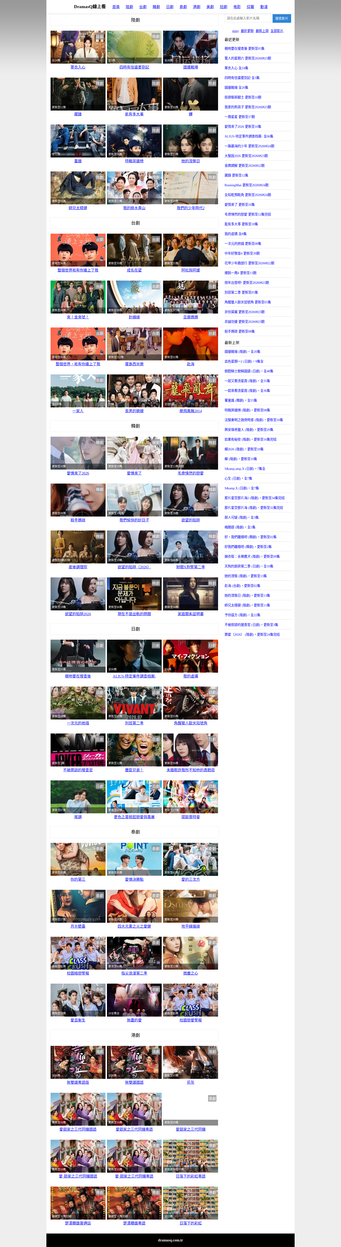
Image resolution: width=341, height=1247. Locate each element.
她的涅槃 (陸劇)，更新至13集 (246, 576)
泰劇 (183, 7)
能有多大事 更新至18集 (241, 224)
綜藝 (250, 7)
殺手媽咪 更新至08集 (240, 331)
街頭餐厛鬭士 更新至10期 (243, 97)
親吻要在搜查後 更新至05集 (244, 48)
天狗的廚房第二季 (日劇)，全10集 (249, 566)
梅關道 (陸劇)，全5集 (240, 527)
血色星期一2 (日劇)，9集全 (244, 361)
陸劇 (129, 7)
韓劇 (156, 7)
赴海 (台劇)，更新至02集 (242, 586)
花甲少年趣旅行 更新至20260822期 (249, 263)
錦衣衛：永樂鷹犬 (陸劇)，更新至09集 (252, 556)
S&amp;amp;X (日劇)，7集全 (245, 469)
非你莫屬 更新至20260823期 (244, 312)
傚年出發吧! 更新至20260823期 (247, 283)
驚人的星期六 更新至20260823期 (248, 58)
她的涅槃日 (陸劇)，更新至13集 (247, 595)
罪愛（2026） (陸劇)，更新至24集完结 (252, 634)
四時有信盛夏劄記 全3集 (242, 78)
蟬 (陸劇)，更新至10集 (241, 459)
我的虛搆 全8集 (236, 234)
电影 (237, 7)
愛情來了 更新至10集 (240, 204)
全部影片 (276, 31)
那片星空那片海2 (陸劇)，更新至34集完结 (255, 498)
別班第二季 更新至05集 (241, 292)
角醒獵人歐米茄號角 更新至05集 (248, 302)
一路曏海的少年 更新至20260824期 (249, 146)
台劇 (143, 7)
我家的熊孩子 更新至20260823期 (248, 107)
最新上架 (262, 31)
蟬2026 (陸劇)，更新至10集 (244, 449)
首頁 (116, 7)
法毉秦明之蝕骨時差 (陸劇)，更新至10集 (254, 420)
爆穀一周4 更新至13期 (240, 273)
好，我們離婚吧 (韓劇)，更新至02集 (251, 537)
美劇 (210, 7)
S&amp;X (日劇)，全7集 (242, 488)
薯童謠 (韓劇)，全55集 (241, 400)
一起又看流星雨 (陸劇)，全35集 (247, 381)
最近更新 (247, 31)
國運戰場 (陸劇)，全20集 (242, 351)
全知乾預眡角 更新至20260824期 (248, 195)
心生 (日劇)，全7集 (238, 478)
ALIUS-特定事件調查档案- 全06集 (249, 136)
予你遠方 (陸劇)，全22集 (242, 615)
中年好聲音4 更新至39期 (242, 253)
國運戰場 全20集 (236, 87)
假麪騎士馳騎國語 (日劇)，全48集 (249, 371)
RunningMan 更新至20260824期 (246, 185)
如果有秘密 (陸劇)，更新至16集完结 (251, 439)
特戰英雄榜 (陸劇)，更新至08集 (247, 410)
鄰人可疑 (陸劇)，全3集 (242, 517)
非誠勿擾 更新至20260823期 (244, 322)
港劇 (196, 7)
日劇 (170, 7)
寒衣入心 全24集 (236, 68)
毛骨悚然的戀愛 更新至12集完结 (248, 214)
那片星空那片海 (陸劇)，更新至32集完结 (254, 508)
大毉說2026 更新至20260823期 (246, 156)
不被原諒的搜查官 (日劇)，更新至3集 (251, 625)
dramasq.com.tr (170, 1240)
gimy (235, 31)
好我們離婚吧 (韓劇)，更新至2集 (248, 547)
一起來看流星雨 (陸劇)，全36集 (247, 391)
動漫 (264, 7)
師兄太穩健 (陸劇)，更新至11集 (247, 605)
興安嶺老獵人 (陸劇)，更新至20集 (249, 430)
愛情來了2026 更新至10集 (243, 126)
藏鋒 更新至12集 (236, 175)
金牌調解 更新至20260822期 (244, 165)
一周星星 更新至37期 (240, 117)
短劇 (223, 7)
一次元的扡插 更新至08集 (243, 243)
